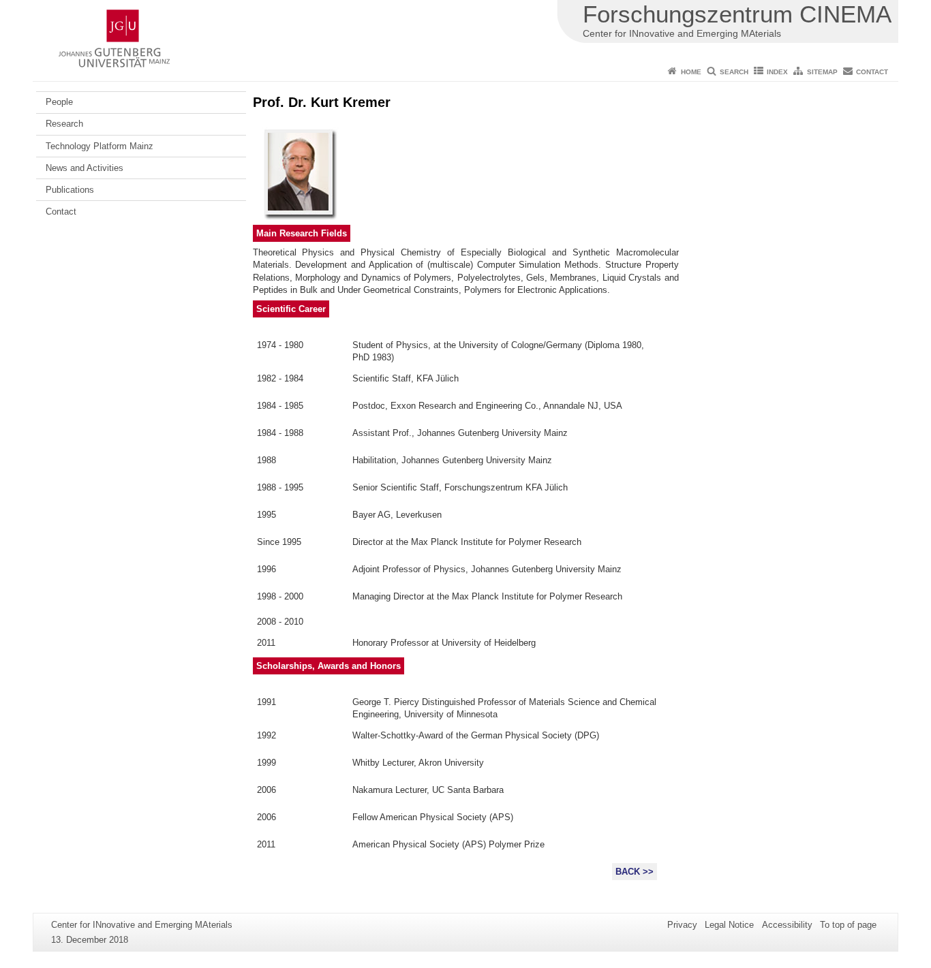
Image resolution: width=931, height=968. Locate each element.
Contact (872, 72)
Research (64, 124)
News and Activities (84, 168)
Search (734, 72)
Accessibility (787, 925)
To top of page (848, 925)
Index (777, 72)
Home (691, 72)
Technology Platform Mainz (99, 146)
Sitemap (822, 72)
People (59, 102)
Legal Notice (729, 925)
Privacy (682, 925)
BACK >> (634, 871)
